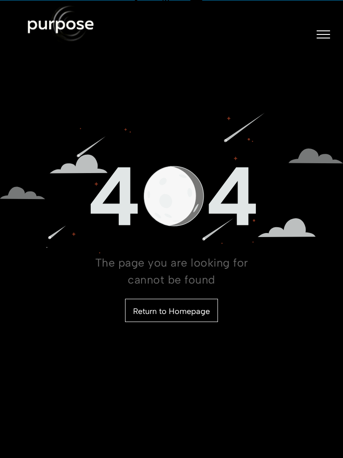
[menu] (323, 34)
